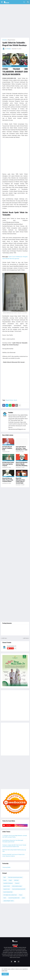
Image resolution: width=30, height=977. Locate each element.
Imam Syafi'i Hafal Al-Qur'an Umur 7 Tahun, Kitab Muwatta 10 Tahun (21, 448)
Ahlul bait (16, 880)
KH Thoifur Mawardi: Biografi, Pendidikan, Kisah (7, 448)
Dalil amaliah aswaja (17, 886)
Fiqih (4, 877)
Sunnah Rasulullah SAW (14, 897)
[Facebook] (3, 405)
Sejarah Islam (6, 889)
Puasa (20, 895)
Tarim (4, 897)
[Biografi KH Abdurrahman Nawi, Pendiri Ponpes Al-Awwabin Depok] (22, 473)
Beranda (4, 39)
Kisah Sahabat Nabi (7, 892)
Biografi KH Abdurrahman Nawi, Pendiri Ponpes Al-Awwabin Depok (20, 481)
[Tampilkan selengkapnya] (19, 405)
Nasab (15, 400)
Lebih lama (25, 638)
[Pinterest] (13, 405)
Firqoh (10, 880)
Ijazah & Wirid (6, 886)
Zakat (23, 897)
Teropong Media (6, 867)
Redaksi (10, 412)
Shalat (4, 880)
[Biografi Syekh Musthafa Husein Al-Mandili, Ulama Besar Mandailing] (22, 457)
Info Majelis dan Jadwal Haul (10, 895)
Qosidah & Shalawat (8, 883)
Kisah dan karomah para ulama (15, 877)
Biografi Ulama (11, 39)
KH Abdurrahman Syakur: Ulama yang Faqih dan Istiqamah (8, 464)
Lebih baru (4, 638)
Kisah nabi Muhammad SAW (18, 889)
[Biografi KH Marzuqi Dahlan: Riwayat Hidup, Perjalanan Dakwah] (8, 473)
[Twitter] (7, 405)
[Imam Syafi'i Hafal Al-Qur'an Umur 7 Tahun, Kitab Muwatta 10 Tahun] (22, 441)
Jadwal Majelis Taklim (8, 900)
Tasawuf (17, 883)
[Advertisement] (15, 21)
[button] (2, 2)
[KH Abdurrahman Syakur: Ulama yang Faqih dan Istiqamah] (8, 457)
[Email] (16, 405)
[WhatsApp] (10, 405)
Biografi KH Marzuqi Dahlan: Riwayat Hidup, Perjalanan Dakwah (7, 480)
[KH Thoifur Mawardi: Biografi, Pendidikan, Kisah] (8, 441)
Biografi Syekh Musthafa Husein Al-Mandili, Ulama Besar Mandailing (21, 464)
